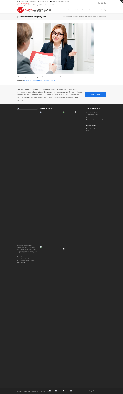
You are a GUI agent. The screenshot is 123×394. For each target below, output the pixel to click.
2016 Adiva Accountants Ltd (31, 391)
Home (63, 16)
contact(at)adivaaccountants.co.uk (97, 120)
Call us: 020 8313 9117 (42, 1)
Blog (85, 391)
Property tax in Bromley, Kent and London (76, 16)
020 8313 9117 (91, 117)
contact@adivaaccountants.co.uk (60, 1)
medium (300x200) (38, 80)
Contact (104, 391)
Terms (98, 391)
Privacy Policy (91, 391)
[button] (105, 10)
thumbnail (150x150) (49, 80)
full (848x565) (27, 80)
